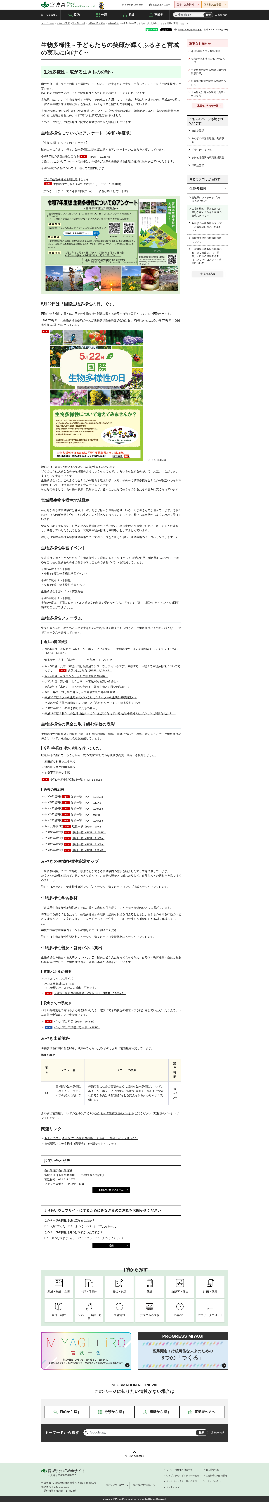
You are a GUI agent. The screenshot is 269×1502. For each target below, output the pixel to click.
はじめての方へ (213, 1481)
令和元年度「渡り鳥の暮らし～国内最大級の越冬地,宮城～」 (83, 692)
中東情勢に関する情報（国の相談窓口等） (208, 72)
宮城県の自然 (78, 23)
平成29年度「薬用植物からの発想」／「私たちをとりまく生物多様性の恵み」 (94, 702)
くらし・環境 (63, 23)
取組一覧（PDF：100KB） (87, 820)
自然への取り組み (96, 23)
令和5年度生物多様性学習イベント (65, 573)
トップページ (47, 23)
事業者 (158, 14)
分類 (104, 14)
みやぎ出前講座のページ (116, 1113)
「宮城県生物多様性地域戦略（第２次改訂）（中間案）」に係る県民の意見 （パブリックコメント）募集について (207, 256)
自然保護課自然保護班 (58, 1170)
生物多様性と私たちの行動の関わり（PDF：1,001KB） (88, 184)
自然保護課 (198, 130)
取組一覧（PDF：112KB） (89, 832)
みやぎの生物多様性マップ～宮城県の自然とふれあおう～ (207, 227)
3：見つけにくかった (111, 1238)
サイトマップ (172, 1487)
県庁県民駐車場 (142, 1485)
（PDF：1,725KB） (100, 156)
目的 (77, 14)
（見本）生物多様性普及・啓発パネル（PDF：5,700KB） (90, 993)
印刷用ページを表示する (190, 29)
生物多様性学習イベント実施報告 (62, 591)
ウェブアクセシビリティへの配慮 (182, 1475)
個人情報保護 (212, 1469)
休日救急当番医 (212, 4)
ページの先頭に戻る (134, 1456)
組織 (131, 14)
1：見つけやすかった (60, 1238)
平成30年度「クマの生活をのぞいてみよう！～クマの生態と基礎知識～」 (91, 697)
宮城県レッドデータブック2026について (207, 199)
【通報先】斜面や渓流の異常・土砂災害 (208, 94)
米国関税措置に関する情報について (208, 83)
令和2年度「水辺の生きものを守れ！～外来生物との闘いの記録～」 (87, 686)
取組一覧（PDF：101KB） (87, 796)
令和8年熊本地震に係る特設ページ (208, 60)
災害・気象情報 (185, 4)
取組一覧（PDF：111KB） (87, 802)
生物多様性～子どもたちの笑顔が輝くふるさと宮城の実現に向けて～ (207, 212)
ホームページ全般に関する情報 (181, 1481)
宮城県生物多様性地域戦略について (207, 240)
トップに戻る (50, 15)
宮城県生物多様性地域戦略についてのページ (80, 537)
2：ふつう (77, 1226)
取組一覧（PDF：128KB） (89, 850)
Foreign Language (134, 4)
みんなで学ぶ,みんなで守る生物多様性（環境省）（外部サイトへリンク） (91, 1138)
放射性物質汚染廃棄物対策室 (208, 157)
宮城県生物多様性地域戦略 (61, 179)
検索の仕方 (223, 15)
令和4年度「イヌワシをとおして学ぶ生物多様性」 (76, 676)
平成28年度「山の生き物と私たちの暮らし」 (73, 708)
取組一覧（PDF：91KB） (87, 814)
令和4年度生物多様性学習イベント (65, 584)
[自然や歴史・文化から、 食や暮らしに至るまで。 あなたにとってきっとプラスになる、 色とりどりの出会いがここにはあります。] (86, 1361)
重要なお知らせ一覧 (207, 105)
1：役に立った (56, 1226)
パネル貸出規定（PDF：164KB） (75, 1021)
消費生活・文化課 (202, 149)
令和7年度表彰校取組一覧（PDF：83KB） (77, 779)
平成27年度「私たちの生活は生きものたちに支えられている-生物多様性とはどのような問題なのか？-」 (110, 713)
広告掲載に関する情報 (216, 1475)
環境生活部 (198, 165)
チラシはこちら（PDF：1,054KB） (90, 670)
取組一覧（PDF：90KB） (88, 826)
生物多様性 (113, 23)
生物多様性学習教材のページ (70, 936)
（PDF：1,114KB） (155, 459)
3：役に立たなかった (102, 1226)
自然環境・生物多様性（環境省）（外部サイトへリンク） (81, 1143)
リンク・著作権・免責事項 (179, 1469)
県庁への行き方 (115, 1485)
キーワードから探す (62, 1432)
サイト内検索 (176, 15)
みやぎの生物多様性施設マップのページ (77, 886)
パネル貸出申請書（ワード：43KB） (77, 1027)
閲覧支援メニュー (161, 4)
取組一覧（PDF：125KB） (87, 808)
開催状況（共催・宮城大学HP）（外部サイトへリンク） (79, 659)
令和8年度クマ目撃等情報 (205, 51)
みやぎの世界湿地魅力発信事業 (208, 140)
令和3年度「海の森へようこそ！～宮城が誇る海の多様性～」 (83, 681)
